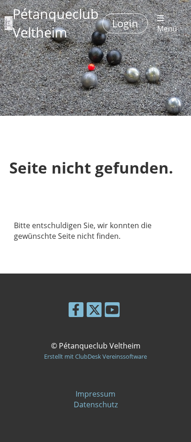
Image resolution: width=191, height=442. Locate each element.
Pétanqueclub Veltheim (56, 23)
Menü (167, 28)
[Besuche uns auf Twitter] (94, 311)
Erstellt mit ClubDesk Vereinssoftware (95, 356)
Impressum (95, 394)
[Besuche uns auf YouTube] (112, 311)
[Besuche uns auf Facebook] (76, 311)
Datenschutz (96, 404)
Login (125, 23)
